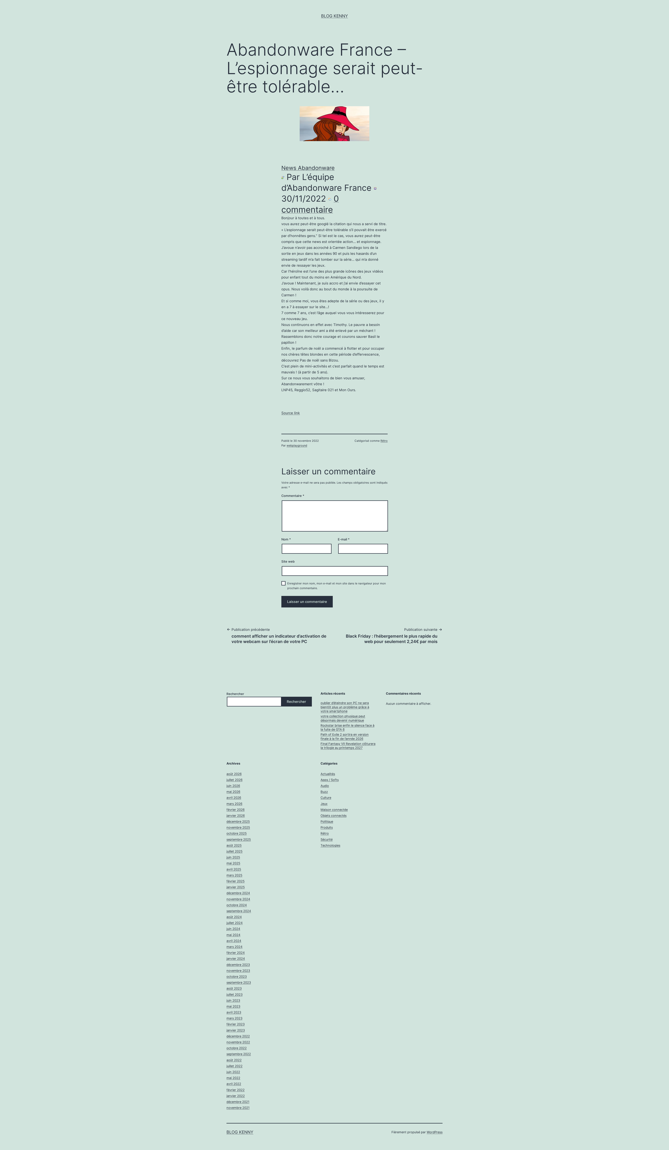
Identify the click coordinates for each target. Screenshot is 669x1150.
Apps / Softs (330, 780)
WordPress (435, 1132)
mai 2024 (233, 935)
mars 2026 (234, 804)
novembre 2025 (238, 827)
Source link (290, 413)
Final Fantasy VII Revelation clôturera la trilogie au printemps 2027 (348, 746)
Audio (325, 786)
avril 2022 (233, 1084)
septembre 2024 (238, 911)
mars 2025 (234, 875)
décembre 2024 (238, 893)
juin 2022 (233, 1072)
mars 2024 (234, 947)
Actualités (328, 774)
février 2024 (235, 952)
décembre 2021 (237, 1102)
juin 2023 (233, 1000)
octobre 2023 (236, 976)
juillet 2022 (234, 1066)
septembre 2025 (238, 839)
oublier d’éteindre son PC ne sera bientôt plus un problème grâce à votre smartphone (345, 707)
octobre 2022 (236, 1048)
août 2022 (234, 1060)
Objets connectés (334, 815)
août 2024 (234, 917)
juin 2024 (233, 929)
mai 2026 (233, 792)
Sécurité (327, 839)
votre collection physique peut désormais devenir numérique (343, 718)
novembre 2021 (237, 1108)
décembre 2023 (238, 965)
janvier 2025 (235, 887)
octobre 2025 (236, 833)
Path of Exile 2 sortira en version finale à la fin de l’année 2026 (345, 736)
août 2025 (234, 845)
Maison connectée (334, 809)
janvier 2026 (235, 815)
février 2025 (235, 881)
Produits (327, 827)
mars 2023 (234, 1018)
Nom (286, 539)
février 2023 (235, 1024)
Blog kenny (334, 15)
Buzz (324, 792)
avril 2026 (233, 797)
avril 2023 (233, 1012)
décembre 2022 (238, 1036)
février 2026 (235, 809)
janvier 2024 (235, 958)
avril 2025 (233, 869)
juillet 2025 (234, 851)
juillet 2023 (234, 994)
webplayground (297, 445)
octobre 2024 (236, 905)
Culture (326, 797)
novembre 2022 (238, 1042)
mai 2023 (233, 1006)
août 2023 (234, 988)
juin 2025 (233, 857)
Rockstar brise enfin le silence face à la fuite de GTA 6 (347, 727)
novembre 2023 (238, 970)
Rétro (384, 440)
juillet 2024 (234, 923)
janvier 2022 (235, 1096)
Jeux (324, 804)
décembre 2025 (238, 821)
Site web (288, 561)
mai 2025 (233, 863)
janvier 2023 (235, 1030)
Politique (327, 821)
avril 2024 (233, 941)
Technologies (330, 845)
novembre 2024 (238, 899)
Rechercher (235, 694)
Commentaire (292, 496)
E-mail (343, 539)
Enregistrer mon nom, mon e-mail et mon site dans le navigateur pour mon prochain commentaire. (336, 586)
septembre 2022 (238, 1054)
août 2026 (234, 774)
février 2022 (235, 1090)
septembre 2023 (238, 982)
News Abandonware (308, 167)
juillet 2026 (234, 780)
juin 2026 (233, 786)
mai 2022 (233, 1078)
